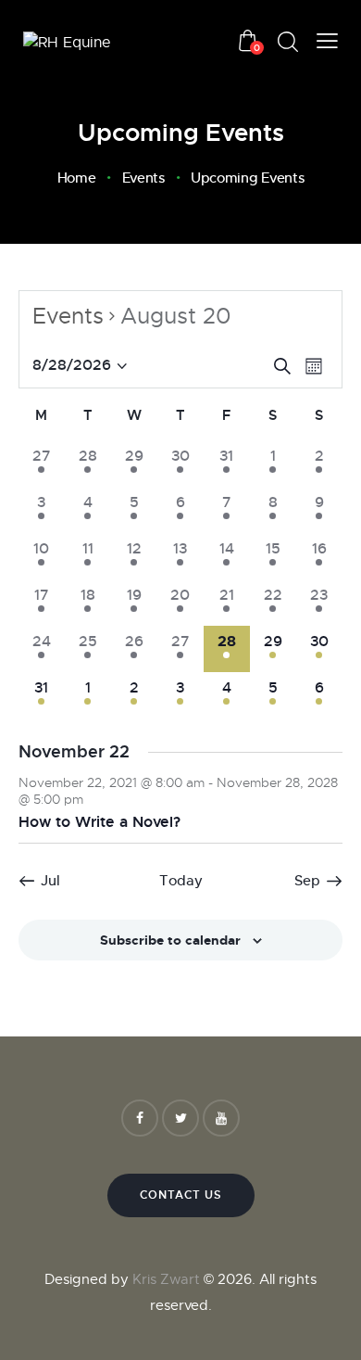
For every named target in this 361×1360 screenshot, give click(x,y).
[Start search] (287, 42)
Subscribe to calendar (170, 940)
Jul (50, 880)
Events (143, 177)
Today (181, 880)
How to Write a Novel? (99, 822)
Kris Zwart (164, 1279)
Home (76, 178)
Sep (307, 880)
